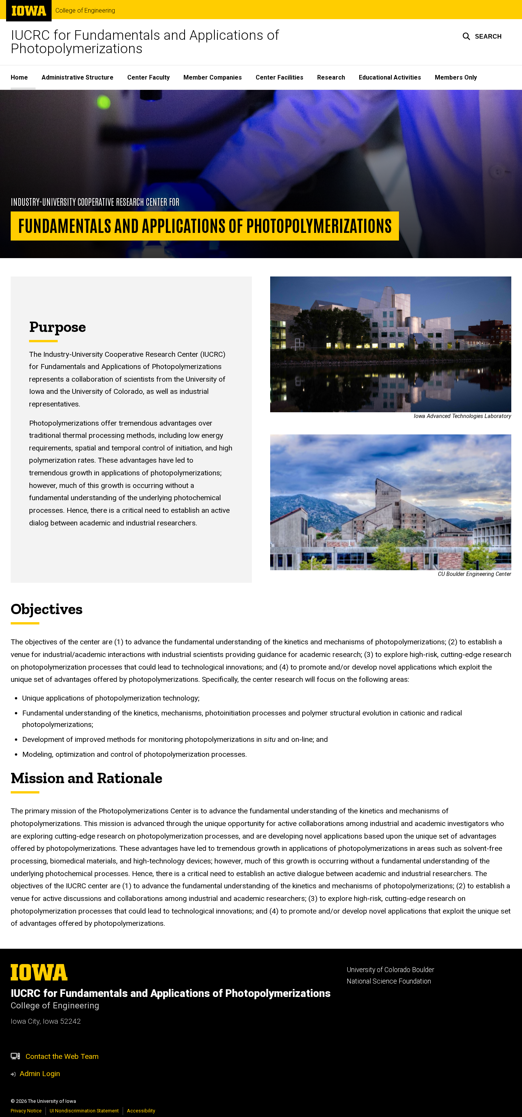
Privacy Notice (26, 1111)
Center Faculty (148, 77)
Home (19, 77)
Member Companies (212, 77)
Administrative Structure (77, 77)
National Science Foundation (389, 981)
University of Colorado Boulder (390, 970)
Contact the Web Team (62, 1056)
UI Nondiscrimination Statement (84, 1111)
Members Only (456, 77)
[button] (482, 36)
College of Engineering (85, 10)
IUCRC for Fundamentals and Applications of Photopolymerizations (145, 42)
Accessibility (141, 1111)
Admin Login (39, 1073)
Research (331, 77)
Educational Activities (390, 77)
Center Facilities (279, 77)
